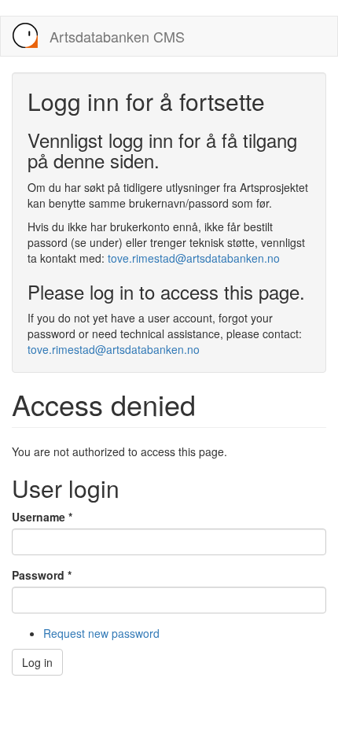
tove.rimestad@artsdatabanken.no (194, 258)
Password (42, 575)
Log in (37, 662)
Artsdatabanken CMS (117, 36)
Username (42, 517)
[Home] (25, 35)
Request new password (101, 633)
